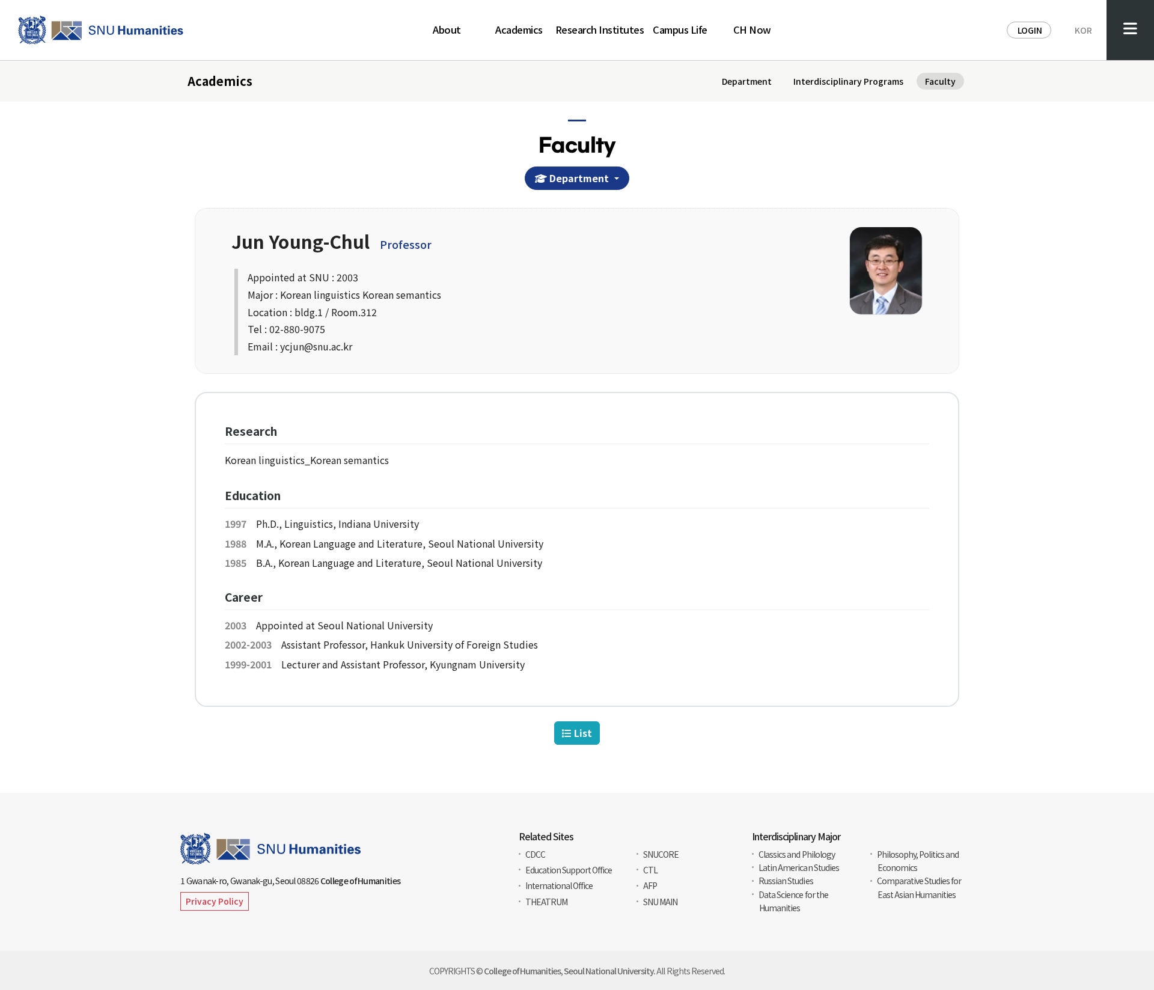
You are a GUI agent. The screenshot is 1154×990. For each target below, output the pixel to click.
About (447, 30)
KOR (1083, 30)
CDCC (535, 854)
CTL (650, 870)
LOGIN (1030, 30)
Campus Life (680, 30)
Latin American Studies (798, 867)
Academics (519, 30)
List (582, 733)
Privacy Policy (214, 901)
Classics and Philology (796, 854)
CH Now (752, 30)
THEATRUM (546, 902)
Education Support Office (568, 870)
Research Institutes (599, 30)
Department (579, 178)
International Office (559, 885)
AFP (650, 885)
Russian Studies (786, 881)
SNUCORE (661, 854)
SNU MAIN (660, 902)
